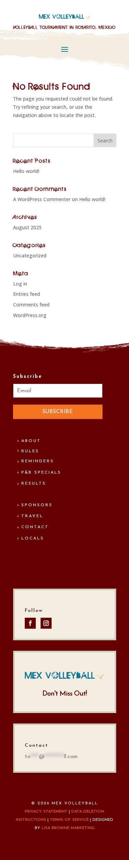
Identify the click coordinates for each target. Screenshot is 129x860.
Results (33, 483)
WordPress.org (29, 315)
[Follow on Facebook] (30, 623)
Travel (32, 516)
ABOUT (31, 441)
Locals (32, 538)
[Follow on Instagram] (46, 623)
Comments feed (31, 304)
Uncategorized (29, 255)
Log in (20, 283)
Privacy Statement (46, 812)
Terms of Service (69, 820)
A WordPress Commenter (42, 199)
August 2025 (27, 227)
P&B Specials (41, 472)
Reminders (37, 461)
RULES (30, 451)
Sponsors (37, 505)
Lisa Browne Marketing (68, 828)
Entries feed (26, 294)
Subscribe (57, 412)
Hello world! (26, 171)
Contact (35, 527)
